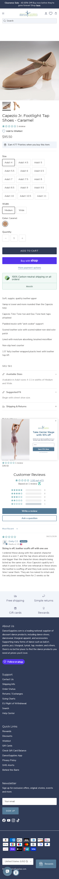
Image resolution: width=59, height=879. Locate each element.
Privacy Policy (9, 760)
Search (5, 708)
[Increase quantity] (22, 238)
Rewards (6, 731)
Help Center (8, 713)
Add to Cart (29, 250)
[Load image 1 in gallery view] (29, 70)
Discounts (7, 736)
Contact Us (8, 679)
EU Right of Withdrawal (14, 703)
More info (29, 286)
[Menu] (3, 13)
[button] (9, 126)
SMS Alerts (8, 765)
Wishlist (6, 741)
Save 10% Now (43, 449)
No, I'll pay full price (44, 452)
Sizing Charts (8, 698)
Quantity (6, 232)
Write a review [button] (29, 511)
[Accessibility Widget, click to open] (16, 872)
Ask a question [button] (29, 518)
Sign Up (10, 810)
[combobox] (29, 20)
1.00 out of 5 (37, 480)
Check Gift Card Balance (14, 750)
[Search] (4, 21)
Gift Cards (7, 745)
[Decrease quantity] (5, 238)
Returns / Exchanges (12, 693)
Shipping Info (8, 684)
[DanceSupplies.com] (28, 13)
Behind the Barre (10, 770)
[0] (50, 13)
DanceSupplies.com (17, 869)
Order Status (8, 689)
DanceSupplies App (12, 755)
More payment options (29, 267)
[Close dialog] (55, 420)
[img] (9, 537)
